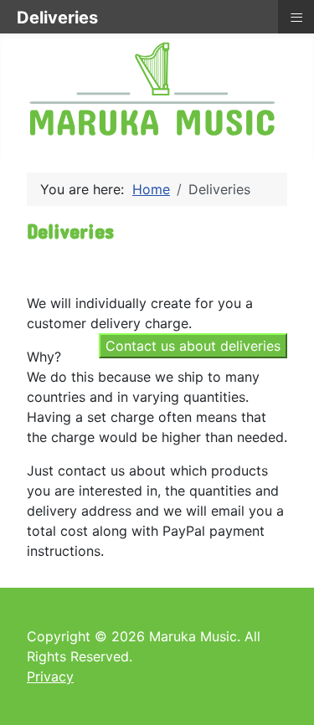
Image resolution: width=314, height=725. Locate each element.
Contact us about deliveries (193, 345)
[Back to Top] (285, 694)
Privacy (50, 676)
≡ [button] (296, 16)
